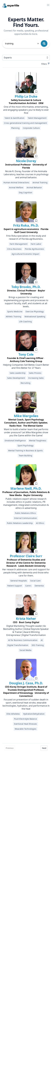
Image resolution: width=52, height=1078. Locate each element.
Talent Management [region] (37, 118)
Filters (44, 64)
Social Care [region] (35, 580)
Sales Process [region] (35, 373)
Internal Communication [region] (25, 518)
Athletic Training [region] (13, 316)
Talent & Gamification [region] (14, 118)
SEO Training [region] (38, 645)
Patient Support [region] (14, 585)
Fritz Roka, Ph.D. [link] (26, 225)
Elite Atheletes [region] (13, 714)
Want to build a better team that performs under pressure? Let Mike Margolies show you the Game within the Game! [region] (26, 432)
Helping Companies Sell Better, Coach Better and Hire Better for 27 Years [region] (26, 366)
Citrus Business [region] (14, 249)
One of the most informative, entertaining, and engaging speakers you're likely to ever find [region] (26, 109)
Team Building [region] (25, 455)
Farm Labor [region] (36, 244)
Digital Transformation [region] (17, 645)
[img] (26, 82)
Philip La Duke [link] (26, 96)
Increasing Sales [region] (36, 378)
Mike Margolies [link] (26, 415)
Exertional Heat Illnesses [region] (25, 724)
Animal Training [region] (40, 182)
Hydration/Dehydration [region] (34, 714)
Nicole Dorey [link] (26, 160)
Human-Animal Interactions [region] (16, 182)
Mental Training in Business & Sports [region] (25, 450)
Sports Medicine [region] (14, 311)
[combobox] (22, 43)
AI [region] (42, 640)
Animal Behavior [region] (34, 187)
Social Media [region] (25, 650)
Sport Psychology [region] (25, 445)
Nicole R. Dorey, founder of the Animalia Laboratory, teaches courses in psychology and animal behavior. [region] (26, 174)
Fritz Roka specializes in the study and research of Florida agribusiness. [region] (26, 237)
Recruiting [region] (25, 383)
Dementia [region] (39, 585)
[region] (26, 102)
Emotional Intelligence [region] (15, 440)
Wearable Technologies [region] (25, 729)
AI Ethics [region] (40, 523)
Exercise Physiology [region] (35, 311)
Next (44, 748)
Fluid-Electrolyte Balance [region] (25, 719)
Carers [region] (28, 585)
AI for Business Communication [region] (22, 640)
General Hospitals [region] (18, 580)
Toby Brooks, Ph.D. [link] (25, 286)
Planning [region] (15, 128)
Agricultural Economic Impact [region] (25, 254)
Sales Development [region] (16, 378)
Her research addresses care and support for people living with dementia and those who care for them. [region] (26, 572)
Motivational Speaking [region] (35, 316)
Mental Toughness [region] (37, 440)
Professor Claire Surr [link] (26, 556)
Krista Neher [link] (26, 618)
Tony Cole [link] (26, 354)
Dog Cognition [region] (25, 192)
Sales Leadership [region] (18, 373)
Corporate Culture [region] (31, 128)
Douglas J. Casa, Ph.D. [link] (26, 683)
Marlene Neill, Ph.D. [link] (25, 488)
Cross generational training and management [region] (25, 123)
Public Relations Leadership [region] (20, 523)
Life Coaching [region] (25, 321)
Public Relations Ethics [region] (25, 513)
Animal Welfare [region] (16, 187)
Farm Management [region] (18, 244)
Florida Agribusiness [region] (34, 249)
